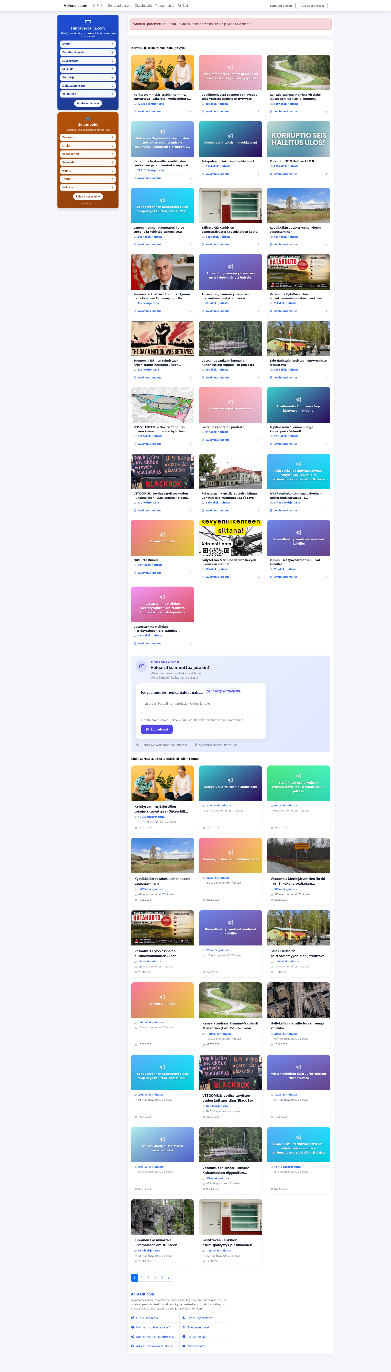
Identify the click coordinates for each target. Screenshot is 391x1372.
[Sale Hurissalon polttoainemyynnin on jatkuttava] (298, 351)
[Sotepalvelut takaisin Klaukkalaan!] (230, 150)
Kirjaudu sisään (281, 5)
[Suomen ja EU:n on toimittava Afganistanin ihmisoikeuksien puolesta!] (162, 351)
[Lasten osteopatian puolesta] (230, 415)
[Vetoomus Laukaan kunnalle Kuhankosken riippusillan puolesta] (230, 351)
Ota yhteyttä (143, 5)
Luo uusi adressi (312, 5)
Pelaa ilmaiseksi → (88, 196)
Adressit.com (75, 5)
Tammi (88, 179)
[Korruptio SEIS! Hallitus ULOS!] (298, 150)
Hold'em (88, 187)
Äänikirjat (88, 77)
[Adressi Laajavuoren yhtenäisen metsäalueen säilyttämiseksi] (230, 285)
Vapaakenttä (88, 154)
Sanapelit (88, 162)
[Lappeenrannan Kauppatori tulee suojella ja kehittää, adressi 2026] (162, 218)
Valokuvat (88, 94)
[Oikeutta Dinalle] (162, 548)
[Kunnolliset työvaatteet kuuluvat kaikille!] (298, 551)
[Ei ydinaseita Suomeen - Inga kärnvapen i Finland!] (298, 418)
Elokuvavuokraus (88, 86)
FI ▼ (100, 5)
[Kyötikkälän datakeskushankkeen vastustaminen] (298, 218)
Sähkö (88, 44)
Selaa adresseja (119, 5)
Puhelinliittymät (88, 52)
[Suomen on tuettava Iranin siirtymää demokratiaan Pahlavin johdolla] (162, 285)
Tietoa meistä (164, 5)
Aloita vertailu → (88, 103)
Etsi (185, 5)
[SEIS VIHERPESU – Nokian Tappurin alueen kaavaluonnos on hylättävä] (162, 418)
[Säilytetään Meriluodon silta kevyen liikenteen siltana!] (230, 551)
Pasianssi (88, 137)
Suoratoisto (88, 61)
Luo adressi (159, 729)
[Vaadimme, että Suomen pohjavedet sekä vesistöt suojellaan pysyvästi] (230, 85)
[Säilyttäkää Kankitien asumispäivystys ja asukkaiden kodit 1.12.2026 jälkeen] (230, 218)
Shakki (88, 145)
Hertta (88, 170)
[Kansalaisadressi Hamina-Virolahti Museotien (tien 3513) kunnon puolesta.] (298, 85)
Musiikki (88, 69)
